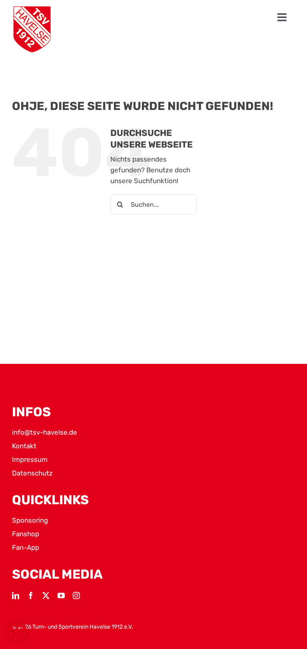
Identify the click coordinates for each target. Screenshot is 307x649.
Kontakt (24, 446)
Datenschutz (32, 473)
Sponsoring (30, 520)
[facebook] (30, 595)
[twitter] (46, 595)
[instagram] (76, 595)
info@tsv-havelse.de (44, 432)
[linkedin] (15, 595)
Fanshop (25, 534)
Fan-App (25, 547)
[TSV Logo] (32, 29)
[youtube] (61, 595)
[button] (17, 631)
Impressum (30, 459)
